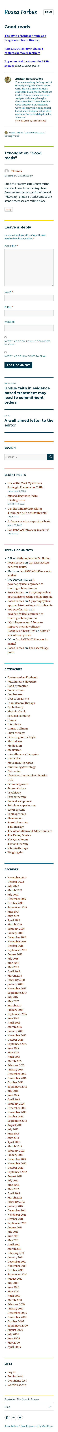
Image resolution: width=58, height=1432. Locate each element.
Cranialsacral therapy (21, 702)
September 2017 (17, 992)
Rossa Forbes (20, 12)
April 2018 (14, 971)
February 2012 (16, 1201)
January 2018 (15, 984)
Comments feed (17, 1380)
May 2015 (13, 1052)
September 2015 (17, 1043)
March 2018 (15, 975)
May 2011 (13, 1240)
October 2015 (15, 1039)
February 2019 (16, 928)
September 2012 (17, 1171)
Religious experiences (22, 805)
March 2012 (15, 1197)
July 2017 (13, 997)
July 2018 (13, 958)
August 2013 (15, 1125)
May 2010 (13, 1291)
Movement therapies (21, 762)
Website (9, 322)
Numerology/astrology (22, 767)
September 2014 (17, 1086)
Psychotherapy (17, 796)
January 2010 (15, 1308)
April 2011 (14, 1244)
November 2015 (17, 1035)
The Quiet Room (18, 839)
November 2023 (17, 877)
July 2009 (13, 1334)
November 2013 (17, 1112)
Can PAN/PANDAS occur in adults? (28, 529)
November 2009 (17, 1317)
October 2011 (15, 1218)
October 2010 (16, 1270)
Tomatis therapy (18, 843)
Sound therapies (18, 822)
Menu (48, 12)
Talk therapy (16, 826)
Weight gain (15, 852)
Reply (8, 209)
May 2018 (13, 967)
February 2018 (16, 979)
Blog (7, 1406)
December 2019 (17, 898)
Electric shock (17, 711)
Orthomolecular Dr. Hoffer (33, 558)
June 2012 (13, 1184)
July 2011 (13, 1231)
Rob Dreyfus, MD (18, 609)
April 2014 (14, 1099)
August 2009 (15, 1329)
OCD (10, 779)
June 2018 (13, 962)
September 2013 (17, 1120)
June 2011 (13, 1236)
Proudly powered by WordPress (37, 1426)
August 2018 (15, 954)
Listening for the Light (22, 737)
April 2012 (14, 1193)
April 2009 (14, 1346)
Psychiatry (14, 792)
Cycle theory (15, 707)
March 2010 (15, 1300)
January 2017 (15, 1009)
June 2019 (13, 911)
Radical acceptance (20, 801)
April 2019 (14, 920)
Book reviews (16, 690)
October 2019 (15, 903)
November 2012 (17, 1163)
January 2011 (15, 1257)
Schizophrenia (11, 136)
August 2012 (15, 1176)
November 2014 (17, 1078)
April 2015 (14, 1056)
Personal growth (18, 784)
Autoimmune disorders (22, 681)
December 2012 (17, 1159)
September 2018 (17, 950)
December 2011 (17, 1210)
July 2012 (13, 1180)
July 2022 (13, 886)
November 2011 (17, 1214)
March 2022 (15, 890)
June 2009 (14, 1338)
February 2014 (16, 1103)
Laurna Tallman (18, 728)
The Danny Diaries (19, 835)
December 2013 (17, 1107)
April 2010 (14, 1295)
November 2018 (17, 941)
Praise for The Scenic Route (21, 1399)
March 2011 (14, 1248)
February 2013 (16, 1150)
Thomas (16, 171)
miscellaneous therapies (23, 754)
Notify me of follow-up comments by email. (27, 343)
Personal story (17, 788)
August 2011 (15, 1227)
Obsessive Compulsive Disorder (27, 775)
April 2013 (14, 1142)
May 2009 (14, 1342)
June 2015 (13, 1048)
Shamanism (15, 818)
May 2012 (13, 1189)
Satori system (16, 809)
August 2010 (15, 1278)
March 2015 (15, 1061)
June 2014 (13, 1095)
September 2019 (17, 907)
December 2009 (17, 1312)
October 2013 (15, 1116)
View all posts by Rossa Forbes (30, 120)
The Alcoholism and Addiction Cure (30, 831)
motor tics (14, 758)
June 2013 (13, 1133)
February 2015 (16, 1065)
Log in (11, 1372)
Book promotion (18, 685)
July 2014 (13, 1090)
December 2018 (17, 937)
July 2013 (13, 1129)
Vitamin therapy (18, 848)
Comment (11, 246)
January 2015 (15, 1069)
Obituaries (14, 771)
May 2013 (13, 1137)
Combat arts (15, 694)
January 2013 (15, 1154)
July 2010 (13, 1282)
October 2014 (15, 1082)
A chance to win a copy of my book (29, 521)
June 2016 (13, 1018)
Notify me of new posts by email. (25, 356)
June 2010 (13, 1287)
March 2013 (15, 1146)
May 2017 (13, 1001)
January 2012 (15, 1206)
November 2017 (17, 988)
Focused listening (19, 715)
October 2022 (16, 881)
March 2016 (15, 1026)
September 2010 (17, 1274)
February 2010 (16, 1304)
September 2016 (17, 1014)
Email (8, 307)
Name (8, 292)
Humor (12, 720)
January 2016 (15, 1031)
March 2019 (15, 924)
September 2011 (17, 1223)
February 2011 (16, 1253)
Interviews (14, 724)
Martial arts (15, 741)
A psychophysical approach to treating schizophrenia (25, 584)
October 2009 (16, 1321)
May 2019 (13, 915)
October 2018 (16, 945)
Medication (15, 745)
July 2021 (13, 894)
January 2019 (15, 932)
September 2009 (18, 1325)
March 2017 (15, 1005)
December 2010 (17, 1261)
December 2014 (17, 1073)
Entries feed (15, 1376)
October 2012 (15, 1167)
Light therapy (16, 732)
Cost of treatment (18, 698)
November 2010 (17, 1265)
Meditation (14, 749)
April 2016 (14, 1022)
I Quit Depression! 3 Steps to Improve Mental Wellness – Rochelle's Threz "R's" (25, 626)
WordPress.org (17, 1384)
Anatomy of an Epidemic (23, 677)
